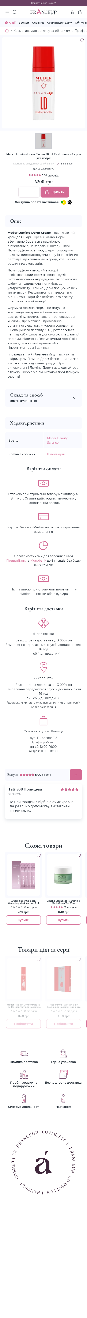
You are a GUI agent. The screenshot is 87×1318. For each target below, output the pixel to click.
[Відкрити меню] (7, 12)
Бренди (24, 22)
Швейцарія (56, 454)
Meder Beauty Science (57, 440)
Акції (12, 22)
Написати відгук (76, 774)
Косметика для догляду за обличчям (42, 31)
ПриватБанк (16, 560)
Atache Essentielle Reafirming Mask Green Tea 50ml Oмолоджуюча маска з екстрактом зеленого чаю (63, 902)
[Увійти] (72, 12)
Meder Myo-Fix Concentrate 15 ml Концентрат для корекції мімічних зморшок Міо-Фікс (23, 1006)
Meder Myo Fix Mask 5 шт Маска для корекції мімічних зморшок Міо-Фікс (63, 1006)
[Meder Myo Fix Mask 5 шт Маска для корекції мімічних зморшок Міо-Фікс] (63, 979)
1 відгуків (53, 175)
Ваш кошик (80, 12)
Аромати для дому (59, 22)
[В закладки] (82, 40)
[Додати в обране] (39, 855)
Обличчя (81, 22)
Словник (38, 22)
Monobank (38, 560)
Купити (58, 192)
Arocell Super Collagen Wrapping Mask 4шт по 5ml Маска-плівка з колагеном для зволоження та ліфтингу (23, 902)
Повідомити (23, 1024)
